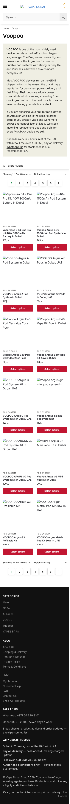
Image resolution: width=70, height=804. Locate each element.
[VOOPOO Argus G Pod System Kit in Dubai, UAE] (18, 393)
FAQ (5, 691)
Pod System (9, 226)
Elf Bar (7, 608)
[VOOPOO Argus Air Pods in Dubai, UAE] (52, 271)
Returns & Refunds (14, 656)
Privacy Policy (11, 661)
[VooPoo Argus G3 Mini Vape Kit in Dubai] (52, 454)
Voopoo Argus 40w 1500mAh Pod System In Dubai (51, 233)
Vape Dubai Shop (16, 777)
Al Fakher (8, 614)
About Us (8, 647)
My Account (10, 681)
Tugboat (8, 625)
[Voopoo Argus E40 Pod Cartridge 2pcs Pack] (18, 332)
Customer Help (12, 686)
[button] (64, 6)
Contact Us (9, 695)
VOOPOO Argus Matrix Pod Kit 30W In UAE (50, 539)
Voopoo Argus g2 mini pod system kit (49, 417)
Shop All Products (14, 700)
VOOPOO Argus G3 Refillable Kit (14, 539)
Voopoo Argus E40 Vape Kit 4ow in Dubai (51, 356)
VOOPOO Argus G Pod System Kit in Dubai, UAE (17, 417)
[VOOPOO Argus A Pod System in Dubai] (18, 271)
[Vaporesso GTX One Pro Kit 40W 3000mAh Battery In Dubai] (18, 207)
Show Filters (15, 166)
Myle (6, 602)
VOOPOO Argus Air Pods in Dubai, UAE (51, 295)
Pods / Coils (44, 290)
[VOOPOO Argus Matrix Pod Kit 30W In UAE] (52, 515)
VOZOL (7, 619)
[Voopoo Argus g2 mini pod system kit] (52, 393)
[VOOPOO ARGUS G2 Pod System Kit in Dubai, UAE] (18, 454)
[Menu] (8, 6)
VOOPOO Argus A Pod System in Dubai (15, 295)
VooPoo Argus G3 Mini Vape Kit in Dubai (50, 478)
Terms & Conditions (14, 666)
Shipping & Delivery (15, 651)
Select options (18, 247)
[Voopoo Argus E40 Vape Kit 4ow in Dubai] (52, 332)
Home (6, 28)
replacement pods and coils (35, 127)
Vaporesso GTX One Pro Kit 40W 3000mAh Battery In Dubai (17, 233)
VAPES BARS (11, 631)
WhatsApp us (15, 146)
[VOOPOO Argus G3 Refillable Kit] (18, 515)
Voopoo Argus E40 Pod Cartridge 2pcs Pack (16, 356)
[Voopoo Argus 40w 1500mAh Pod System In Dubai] (52, 207)
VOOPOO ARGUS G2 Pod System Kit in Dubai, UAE (17, 478)
